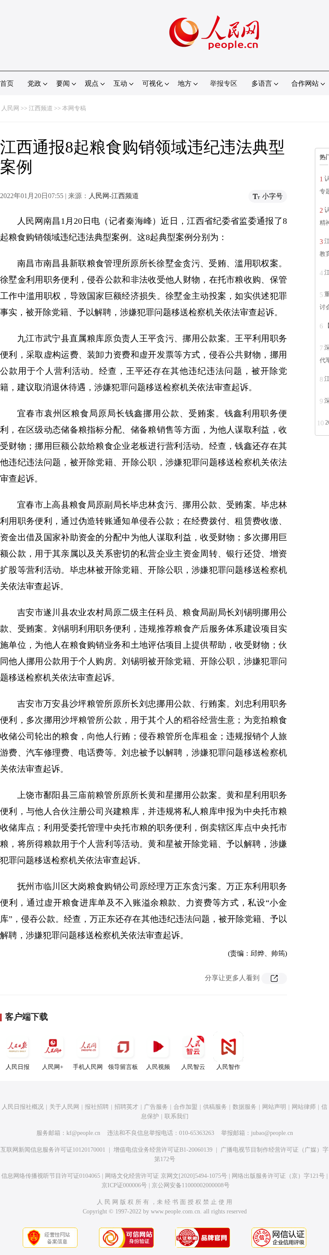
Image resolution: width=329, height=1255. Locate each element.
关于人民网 (64, 1107)
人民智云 (193, 1067)
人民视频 (158, 1067)
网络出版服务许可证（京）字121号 (278, 1176)
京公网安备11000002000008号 (191, 1185)
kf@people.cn (83, 1133)
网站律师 (304, 1107)
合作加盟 (185, 1107)
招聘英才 (126, 1107)
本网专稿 (74, 108)
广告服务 (156, 1107)
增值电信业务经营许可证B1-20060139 (163, 1150)
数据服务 (245, 1107)
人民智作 (228, 1067)
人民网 (10, 108)
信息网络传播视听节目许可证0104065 (50, 1176)
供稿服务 (215, 1107)
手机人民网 (88, 1067)
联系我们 (176, 1116)
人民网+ (52, 1067)
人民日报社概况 (23, 1107)
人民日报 (18, 1067)
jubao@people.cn (272, 1133)
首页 (7, 83)
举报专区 (223, 83)
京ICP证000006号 (124, 1185)
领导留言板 (123, 1067)
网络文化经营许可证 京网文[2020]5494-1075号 (166, 1176)
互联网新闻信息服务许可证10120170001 (52, 1150)
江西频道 (41, 108)
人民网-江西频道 (114, 195)
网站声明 (274, 1107)
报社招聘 (97, 1107)
